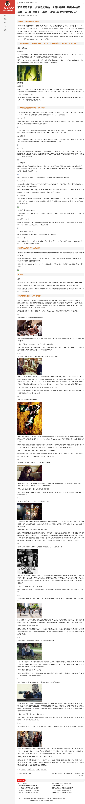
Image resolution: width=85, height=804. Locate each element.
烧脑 (33, 769)
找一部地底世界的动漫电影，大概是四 (28, 788)
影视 (5, 19)
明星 (5, 22)
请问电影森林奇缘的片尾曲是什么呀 (62, 783)
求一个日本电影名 (27, 773)
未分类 (23, 769)
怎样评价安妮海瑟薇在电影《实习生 (62, 790)
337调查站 (40, 800)
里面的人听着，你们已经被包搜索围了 (62, 788)
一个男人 (43, 769)
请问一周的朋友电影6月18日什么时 (28, 785)
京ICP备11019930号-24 (49, 800)
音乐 (5, 26)
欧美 (38, 769)
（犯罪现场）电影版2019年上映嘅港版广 (29, 790)
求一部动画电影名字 (57, 785)
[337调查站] (7, 7)
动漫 (5, 30)
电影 (28, 769)
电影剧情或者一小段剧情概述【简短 (62, 792)
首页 (5, 15)
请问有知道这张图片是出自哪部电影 (28, 792)
